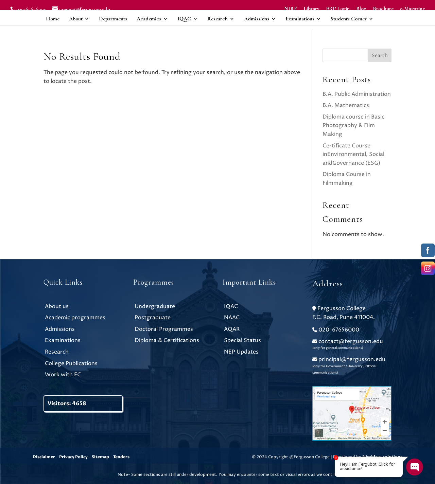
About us (57, 306)
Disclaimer (44, 457)
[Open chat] (414, 467)
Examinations (299, 18)
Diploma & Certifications (167, 340)
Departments (113, 18)
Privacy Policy (73, 457)
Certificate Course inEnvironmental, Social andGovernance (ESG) (353, 154)
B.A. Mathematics (346, 105)
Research (217, 18)
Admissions (256, 18)
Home (52, 18)
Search (380, 55)
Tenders (121, 457)
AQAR (232, 329)
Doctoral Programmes (164, 329)
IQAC (184, 18)
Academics (149, 18)
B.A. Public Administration (357, 94)
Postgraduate (153, 317)
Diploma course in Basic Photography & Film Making (353, 125)
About (76, 18)
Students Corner (349, 18)
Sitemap (100, 457)
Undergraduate (155, 306)
